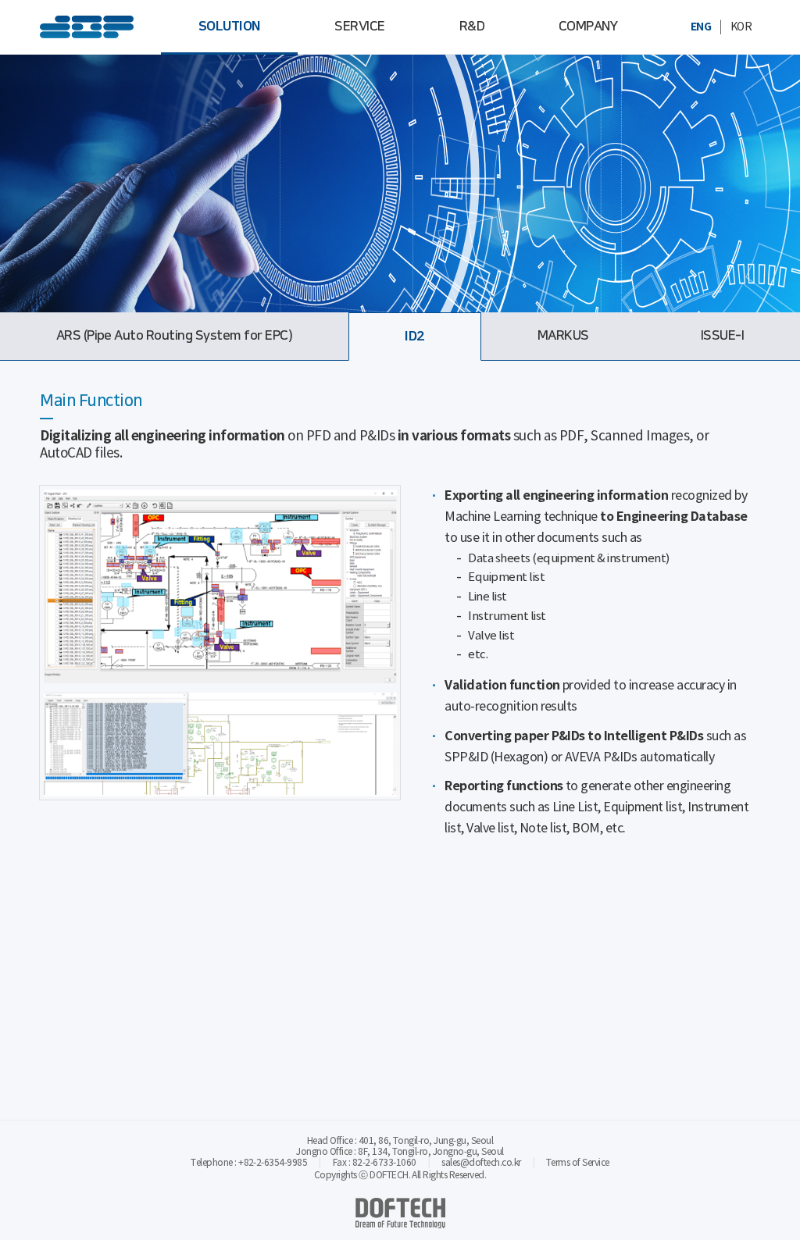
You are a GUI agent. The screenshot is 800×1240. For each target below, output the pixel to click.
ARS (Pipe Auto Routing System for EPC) (174, 336)
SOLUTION (229, 27)
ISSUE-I (722, 336)
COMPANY (588, 27)
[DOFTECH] (87, 27)
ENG (701, 27)
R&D (471, 27)
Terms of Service (577, 1163)
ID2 (414, 337)
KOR (741, 27)
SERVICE (359, 27)
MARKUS (563, 336)
